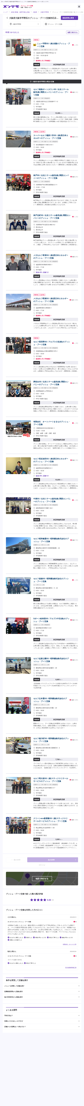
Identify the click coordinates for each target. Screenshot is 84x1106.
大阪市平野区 (44, 12)
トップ (5, 12)
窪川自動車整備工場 (70, 967)
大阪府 (35, 12)
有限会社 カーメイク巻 (69, 944)
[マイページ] (79, 6)
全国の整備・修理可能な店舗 (20, 12)
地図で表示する (73, 32)
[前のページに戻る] (7, 18)
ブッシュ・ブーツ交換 (55, 24)
